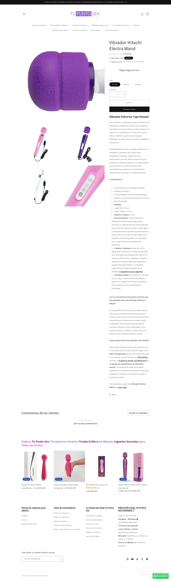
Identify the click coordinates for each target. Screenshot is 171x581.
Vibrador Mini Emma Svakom (32, 485)
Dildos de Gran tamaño (62, 525)
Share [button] (114, 394)
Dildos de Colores (60, 521)
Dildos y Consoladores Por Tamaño (67, 529)
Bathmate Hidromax (29, 524)
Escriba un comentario (138, 413)
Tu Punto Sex (30, 575)
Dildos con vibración (61, 517)
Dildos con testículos (62, 513)
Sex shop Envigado (93, 536)
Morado (116, 85)
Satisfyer (25, 516)
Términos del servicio (94, 528)
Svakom (24, 520)
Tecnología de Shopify (41, 575)
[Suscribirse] (60, 559)
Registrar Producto (93, 532)
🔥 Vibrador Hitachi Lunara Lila (97, 485)
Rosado (139, 85)
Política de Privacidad (94, 516)
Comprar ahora (129, 109)
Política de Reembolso (94, 520)
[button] (24, 14)
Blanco (128, 85)
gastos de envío (117, 61)
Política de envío (92, 524)
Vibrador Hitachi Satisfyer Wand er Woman (133, 485)
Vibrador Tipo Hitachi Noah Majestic (66, 485)
